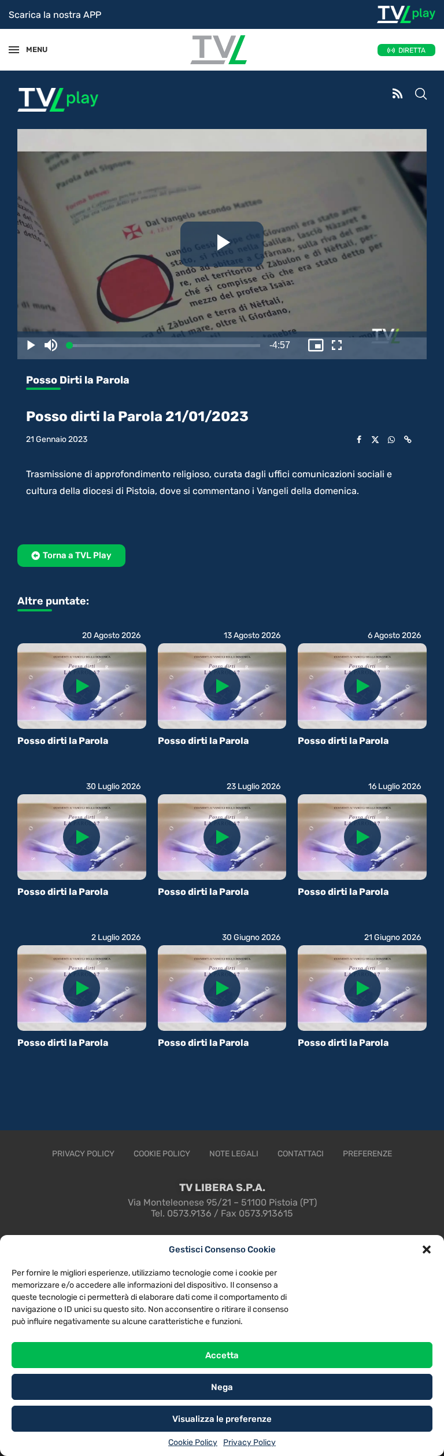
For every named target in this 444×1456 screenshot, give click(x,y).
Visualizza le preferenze (222, 1419)
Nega (222, 1387)
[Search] (421, 95)
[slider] (62, 345)
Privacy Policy (249, 1442)
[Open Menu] (14, 50)
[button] (426, 1249)
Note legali (233, 1154)
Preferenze (367, 1154)
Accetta (222, 1355)
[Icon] (81, 686)
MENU (31, 49)
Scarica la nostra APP (55, 14)
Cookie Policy (192, 1442)
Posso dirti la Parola (62, 740)
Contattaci (301, 1154)
